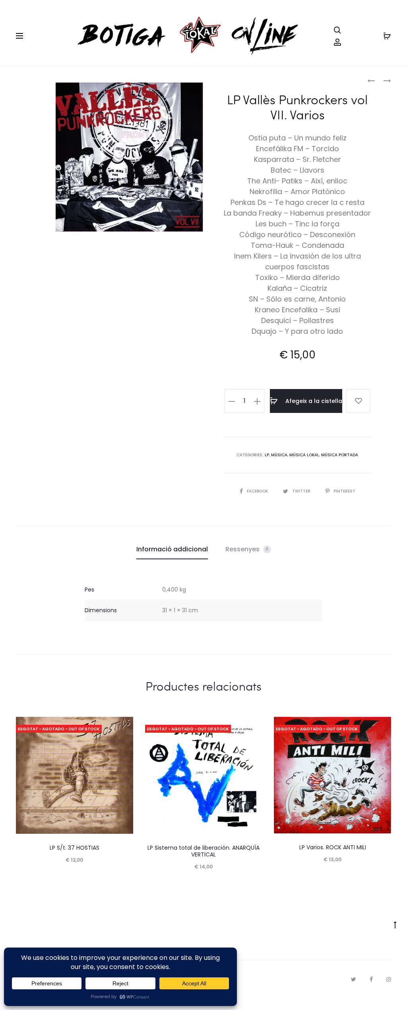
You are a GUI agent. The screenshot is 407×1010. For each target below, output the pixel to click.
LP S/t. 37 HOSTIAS (74, 848)
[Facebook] (371, 979)
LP (267, 455)
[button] (232, 401)
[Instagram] (388, 979)
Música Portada (339, 455)
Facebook (258, 491)
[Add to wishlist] (358, 401)
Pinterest (344, 491)
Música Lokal (304, 455)
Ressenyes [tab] (247, 549)
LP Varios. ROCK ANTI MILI (332, 847)
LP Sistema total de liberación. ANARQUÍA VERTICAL (203, 851)
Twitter (302, 491)
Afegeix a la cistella (313, 401)
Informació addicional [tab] (172, 549)
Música (279, 455)
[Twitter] (353, 979)
